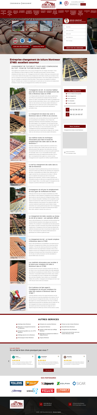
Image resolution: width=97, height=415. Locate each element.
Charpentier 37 (87, 12)
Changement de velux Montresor (69, 329)
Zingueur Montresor (44, 337)
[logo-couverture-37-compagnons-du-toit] (48, 4)
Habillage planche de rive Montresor (26, 335)
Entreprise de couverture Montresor (48, 324)
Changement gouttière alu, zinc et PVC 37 (29, 12)
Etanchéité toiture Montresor (68, 326)
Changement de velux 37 (61, 12)
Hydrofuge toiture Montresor (24, 324)
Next (88, 361)
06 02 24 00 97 (26, 3)
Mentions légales (57, 412)
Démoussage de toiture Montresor (26, 337)
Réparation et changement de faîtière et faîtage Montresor (49, 334)
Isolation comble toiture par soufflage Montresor (48, 330)
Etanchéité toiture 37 (43, 12)
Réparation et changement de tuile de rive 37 (36, 13)
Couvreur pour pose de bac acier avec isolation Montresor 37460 (70, 333)
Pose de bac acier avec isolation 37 (9, 13)
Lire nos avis (48, 370)
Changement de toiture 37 (22, 12)
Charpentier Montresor (45, 326)
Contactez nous (38, 46)
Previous (9, 361)
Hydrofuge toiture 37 (49, 12)
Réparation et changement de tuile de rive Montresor (26, 327)
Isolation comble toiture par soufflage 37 (80, 13)
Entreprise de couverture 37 (3, 13)
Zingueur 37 (67, 12)
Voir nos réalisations (21, 46)
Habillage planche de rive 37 (15, 12)
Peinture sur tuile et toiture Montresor (70, 324)
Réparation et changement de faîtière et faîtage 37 (73, 13)
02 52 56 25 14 (15, 3)
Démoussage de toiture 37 (94, 12)
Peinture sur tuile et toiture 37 (55, 13)
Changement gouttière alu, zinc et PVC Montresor (27, 331)
